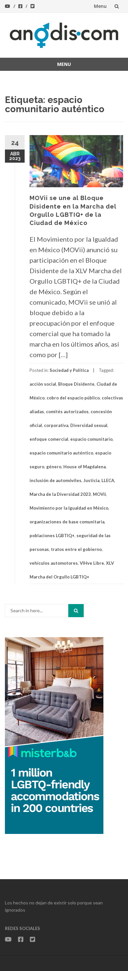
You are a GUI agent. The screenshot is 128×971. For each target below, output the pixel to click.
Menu (100, 6)
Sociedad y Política (69, 370)
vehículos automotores (54, 563)
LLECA (107, 480)
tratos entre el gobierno (76, 549)
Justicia (91, 480)
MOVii (99, 494)
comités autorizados (67, 411)
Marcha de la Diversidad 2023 (60, 494)
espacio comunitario (91, 439)
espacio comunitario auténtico (61, 452)
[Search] (76, 610)
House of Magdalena (84, 466)
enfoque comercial (49, 439)
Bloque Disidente (76, 384)
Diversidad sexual (88, 425)
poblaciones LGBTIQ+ (52, 535)
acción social (43, 384)
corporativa (56, 425)
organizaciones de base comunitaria (67, 521)
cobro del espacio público (73, 397)
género (53, 466)
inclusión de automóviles (55, 480)
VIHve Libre (92, 563)
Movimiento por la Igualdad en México (69, 508)
